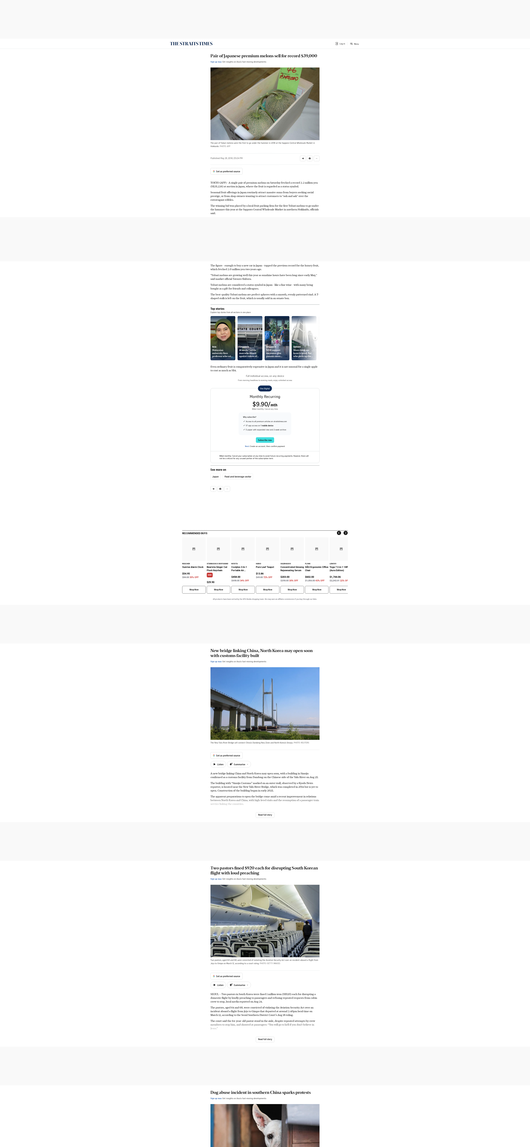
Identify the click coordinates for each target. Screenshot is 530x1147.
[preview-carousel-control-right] (315, 338)
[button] (340, 43)
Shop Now (193, 590)
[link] (191, 43)
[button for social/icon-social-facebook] (310, 158)
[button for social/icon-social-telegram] (303, 158)
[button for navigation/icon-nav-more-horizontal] (317, 158)
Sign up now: (216, 61)
